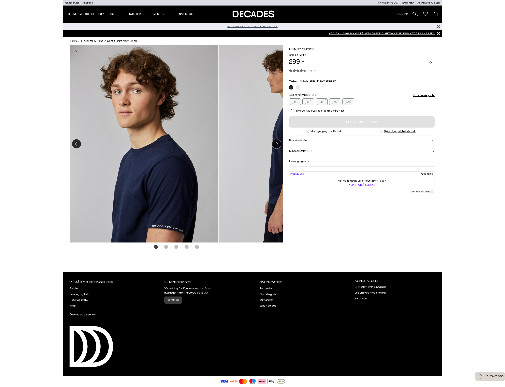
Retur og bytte (78, 300)
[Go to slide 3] (176, 247)
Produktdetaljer (298, 140)
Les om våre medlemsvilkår (370, 292)
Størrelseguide (424, 95)
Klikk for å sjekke (362, 185)
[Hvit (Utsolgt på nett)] (298, 87)
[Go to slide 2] (166, 247)
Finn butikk (87, 3)
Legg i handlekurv (362, 122)
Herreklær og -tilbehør (86, 14)
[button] (415, 14)
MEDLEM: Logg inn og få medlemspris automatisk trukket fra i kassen (382, 33)
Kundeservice (72, 3)
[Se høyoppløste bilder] (144, 143)
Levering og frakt (79, 294)
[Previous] (76, 143)
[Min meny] (425, 14)
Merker (158, 14)
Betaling (74, 288)
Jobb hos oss (267, 305)
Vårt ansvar (266, 300)
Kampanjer (361, 298)
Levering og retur (299, 161)
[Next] (276, 143)
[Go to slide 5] (197, 247)
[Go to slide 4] (186, 247)
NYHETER (135, 14)
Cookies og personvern (83, 314)
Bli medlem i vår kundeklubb (370, 287)
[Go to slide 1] (156, 247)
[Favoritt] (430, 62)
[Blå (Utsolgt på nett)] (291, 87)
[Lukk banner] (438, 26)
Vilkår (72, 305)
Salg (113, 14)
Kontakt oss (173, 300)
